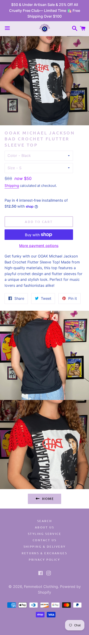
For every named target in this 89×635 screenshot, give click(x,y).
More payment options (38, 245)
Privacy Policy (44, 559)
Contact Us (45, 540)
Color (12, 155)
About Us (44, 527)
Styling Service (44, 534)
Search (44, 521)
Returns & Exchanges (44, 553)
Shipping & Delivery (44, 546)
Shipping (12, 185)
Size (11, 168)
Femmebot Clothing (41, 586)
